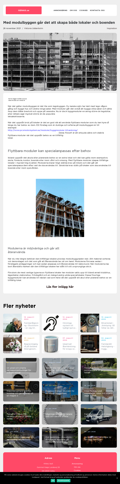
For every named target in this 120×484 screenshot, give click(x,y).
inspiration (112, 28)
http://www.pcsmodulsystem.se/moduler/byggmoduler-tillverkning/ (43, 130)
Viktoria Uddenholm (33, 28)
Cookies (83, 10)
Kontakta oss (97, 10)
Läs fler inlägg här (60, 287)
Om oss (73, 10)
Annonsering (60, 10)
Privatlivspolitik (63, 480)
